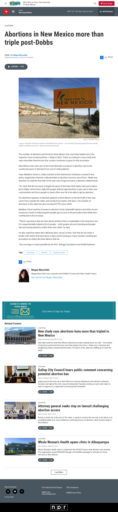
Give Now (107, 3)
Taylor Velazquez (43, 378)
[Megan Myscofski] (24, 275)
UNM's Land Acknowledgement (49, 493)
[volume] (13, 11)
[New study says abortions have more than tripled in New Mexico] (20, 335)
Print (110, 57)
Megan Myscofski (20, 55)
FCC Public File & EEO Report (52, 487)
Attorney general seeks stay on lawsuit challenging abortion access (73, 408)
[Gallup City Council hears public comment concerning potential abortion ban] (20, 374)
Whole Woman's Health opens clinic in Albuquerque (73, 442)
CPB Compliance (72, 487)
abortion (44, 253)
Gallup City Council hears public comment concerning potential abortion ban (75, 372)
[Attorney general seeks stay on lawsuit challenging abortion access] (20, 410)
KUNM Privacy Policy (73, 493)
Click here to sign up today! (56, 311)
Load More (59, 472)
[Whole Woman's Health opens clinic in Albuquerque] (20, 446)
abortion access (59, 253)
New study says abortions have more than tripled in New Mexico (73, 333)
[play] (6, 11)
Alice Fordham (42, 414)
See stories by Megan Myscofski (46, 277)
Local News (9, 25)
